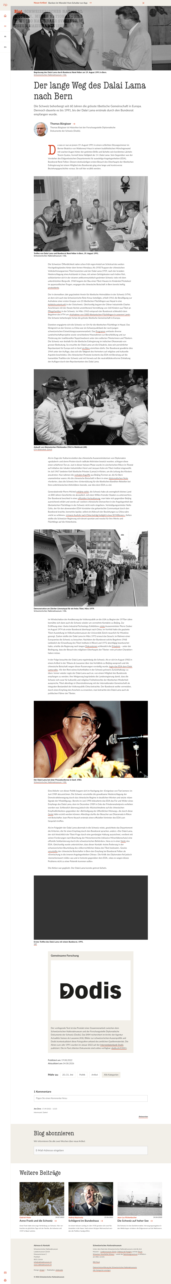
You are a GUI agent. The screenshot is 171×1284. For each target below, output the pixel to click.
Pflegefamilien (54, 311)
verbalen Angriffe (82, 475)
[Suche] (5, 5)
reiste (102, 626)
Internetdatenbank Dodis (111, 1045)
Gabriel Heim (25, 1218)
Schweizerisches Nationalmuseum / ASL (50, 75)
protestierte (53, 288)
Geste (50, 814)
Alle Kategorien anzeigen (102, 1270)
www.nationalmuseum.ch (43, 1265)
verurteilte (53, 851)
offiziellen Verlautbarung (89, 498)
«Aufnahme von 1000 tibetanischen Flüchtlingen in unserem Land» (99, 315)
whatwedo (59, 1270)
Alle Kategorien (111, 1075)
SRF (35, 944)
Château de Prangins (124, 1252)
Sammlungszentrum (130, 1254)
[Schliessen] (143, 3)
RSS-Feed (96, 1262)
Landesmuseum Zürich (108, 1252)
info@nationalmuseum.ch (43, 1262)
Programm (100, 331)
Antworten (143, 1117)
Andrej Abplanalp (75, 1218)
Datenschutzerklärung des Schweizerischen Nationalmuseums (115, 1267)
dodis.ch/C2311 (119, 1048)
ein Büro (86, 348)
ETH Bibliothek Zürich (43, 450)
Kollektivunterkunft (57, 304)
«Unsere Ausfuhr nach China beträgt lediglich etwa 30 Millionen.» (95, 515)
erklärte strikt (82, 492)
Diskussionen (91, 646)
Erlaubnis (116, 646)
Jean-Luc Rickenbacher (127, 1218)
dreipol (42, 1270)
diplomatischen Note (118, 478)
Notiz (123, 841)
